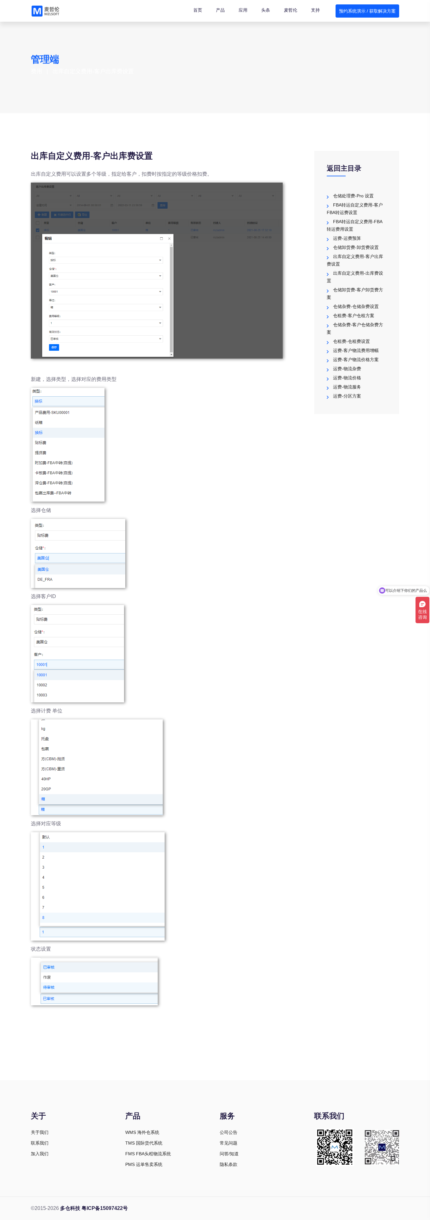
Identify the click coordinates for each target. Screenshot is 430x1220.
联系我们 (39, 1143)
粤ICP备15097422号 (105, 1208)
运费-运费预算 (347, 238)
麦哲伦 (290, 10)
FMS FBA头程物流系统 (148, 1153)
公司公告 (228, 1132)
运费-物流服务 (347, 386)
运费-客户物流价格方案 (356, 359)
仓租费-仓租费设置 (351, 341)
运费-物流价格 (347, 377)
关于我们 (39, 1132)
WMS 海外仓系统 (142, 1132)
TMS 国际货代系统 (143, 1143)
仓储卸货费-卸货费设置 (356, 247)
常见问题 (228, 1143)
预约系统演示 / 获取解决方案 (367, 11)
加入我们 (39, 1153)
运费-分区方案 (347, 395)
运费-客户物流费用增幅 (356, 350)
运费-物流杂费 (347, 368)
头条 (265, 10)
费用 (36, 71)
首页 (197, 10)
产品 (220, 10)
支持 (315, 10)
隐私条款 (228, 1164)
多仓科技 (70, 1208)
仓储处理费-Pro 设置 (353, 195)
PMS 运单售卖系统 (143, 1164)
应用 (243, 10)
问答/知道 (229, 1153)
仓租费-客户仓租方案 (353, 315)
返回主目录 (344, 168)
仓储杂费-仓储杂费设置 (356, 306)
